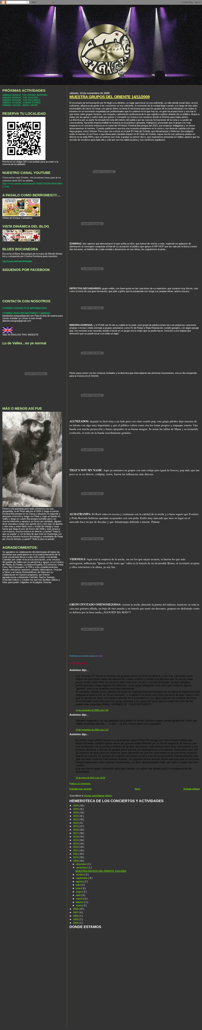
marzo (79, 898)
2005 (76, 919)
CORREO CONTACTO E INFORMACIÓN (24, 308)
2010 (76, 857)
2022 (76, 819)
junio (78, 888)
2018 (76, 829)
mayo (79, 891)
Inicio (137, 788)
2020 (76, 823)
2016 (76, 836)
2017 (76, 833)
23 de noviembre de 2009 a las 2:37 (92, 730)
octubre (80, 874)
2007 (76, 912)
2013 (76, 847)
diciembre (81, 864)
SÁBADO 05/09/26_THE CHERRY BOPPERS (24, 95)
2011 (75, 853)
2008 (76, 909)
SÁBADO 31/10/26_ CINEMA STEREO (21, 102)
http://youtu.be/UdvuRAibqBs (17, 261)
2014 (76, 843)
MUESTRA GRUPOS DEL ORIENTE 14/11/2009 (109, 97)
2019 (76, 826)
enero (79, 905)
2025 (76, 809)
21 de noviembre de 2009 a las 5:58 (92, 710)
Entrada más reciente (80, 788)
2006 (76, 915)
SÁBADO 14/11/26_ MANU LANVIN (20, 105)
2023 (76, 816)
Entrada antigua (192, 788)
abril (78, 895)
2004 (76, 922)
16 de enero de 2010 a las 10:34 (90, 778)
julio (78, 884)
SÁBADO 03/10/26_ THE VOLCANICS (21, 100)
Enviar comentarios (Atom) (98, 795)
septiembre (82, 878)
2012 (76, 850)
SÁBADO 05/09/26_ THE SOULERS (20, 97)
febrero (80, 902)
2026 (76, 805)
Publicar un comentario (79, 783)
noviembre (82, 867)
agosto (80, 881)
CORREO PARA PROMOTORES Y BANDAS (26, 313)
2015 (76, 840)
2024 (76, 812)
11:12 (100, 656)
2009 (76, 860)
